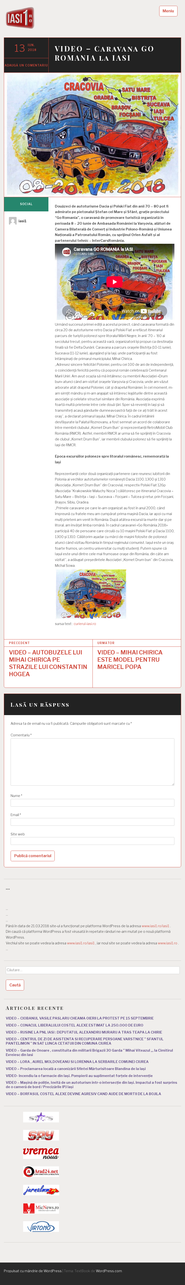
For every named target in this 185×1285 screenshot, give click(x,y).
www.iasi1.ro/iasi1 (155, 926)
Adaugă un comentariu (26, 65)
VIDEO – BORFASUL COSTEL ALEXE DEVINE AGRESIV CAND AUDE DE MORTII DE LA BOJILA (83, 1094)
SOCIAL (26, 204)
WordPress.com (109, 1271)
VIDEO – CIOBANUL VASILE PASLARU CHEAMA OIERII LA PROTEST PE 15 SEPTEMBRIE (80, 1018)
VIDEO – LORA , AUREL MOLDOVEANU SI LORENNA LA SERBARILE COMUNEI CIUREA (77, 1062)
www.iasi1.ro (167, 943)
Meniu (168, 11)
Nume (16, 796)
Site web (18, 834)
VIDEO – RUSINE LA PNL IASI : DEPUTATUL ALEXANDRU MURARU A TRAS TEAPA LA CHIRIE (84, 1032)
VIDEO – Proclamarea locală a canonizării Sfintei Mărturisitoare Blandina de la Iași (76, 1069)
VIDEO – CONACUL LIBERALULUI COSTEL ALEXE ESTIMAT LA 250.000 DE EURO (74, 1025)
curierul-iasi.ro (85, 624)
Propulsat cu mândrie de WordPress (33, 1271)
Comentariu (21, 735)
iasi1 (22, 221)
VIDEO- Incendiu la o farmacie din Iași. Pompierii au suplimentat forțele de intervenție (79, 1076)
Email (16, 815)
